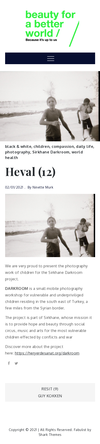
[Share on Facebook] (9, 363)
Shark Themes (50, 435)
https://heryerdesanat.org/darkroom (47, 353)
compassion (63, 146)
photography (17, 152)
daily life (84, 146)
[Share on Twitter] (16, 363)
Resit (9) (50, 389)
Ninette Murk (43, 187)
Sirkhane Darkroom (51, 152)
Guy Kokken (50, 396)
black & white (18, 146)
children (41, 146)
